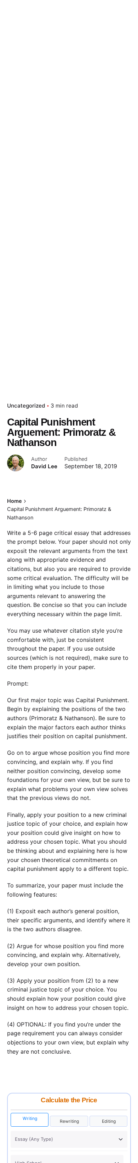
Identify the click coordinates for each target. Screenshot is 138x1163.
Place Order (112, 70)
